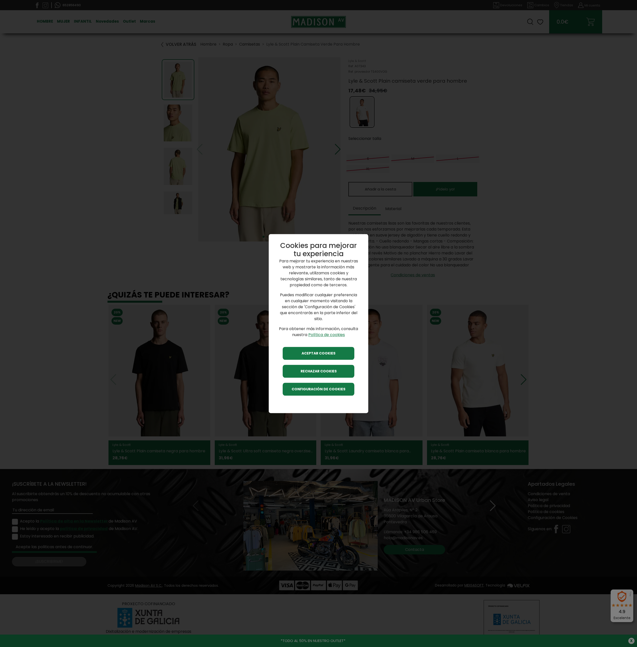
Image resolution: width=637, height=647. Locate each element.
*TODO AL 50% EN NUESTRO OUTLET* (313, 640)
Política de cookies (326, 335)
